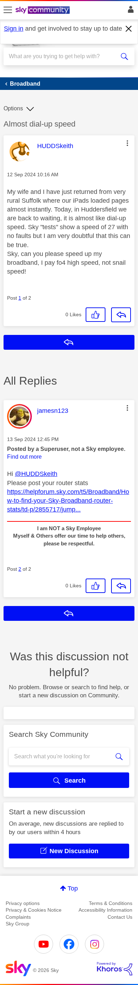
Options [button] (13, 108)
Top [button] (73, 888)
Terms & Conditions (110, 903)
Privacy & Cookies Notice (34, 910)
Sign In (129, 11)
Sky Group (17, 923)
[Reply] (121, 314)
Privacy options (23, 903)
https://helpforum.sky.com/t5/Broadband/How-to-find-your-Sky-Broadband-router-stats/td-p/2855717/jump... (68, 500)
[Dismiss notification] (128, 29)
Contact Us (120, 917)
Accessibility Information (105, 910)
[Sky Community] (43, 10)
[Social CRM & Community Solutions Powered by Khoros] (114, 968)
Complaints (18, 917)
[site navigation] (8, 10)
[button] (127, 143)
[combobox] (62, 56)
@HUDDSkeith (36, 473)
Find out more (24, 457)
